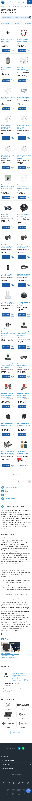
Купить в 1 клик (12, 50)
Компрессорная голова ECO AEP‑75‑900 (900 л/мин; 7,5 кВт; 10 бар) (7, 453)
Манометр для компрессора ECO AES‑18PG (22, 365)
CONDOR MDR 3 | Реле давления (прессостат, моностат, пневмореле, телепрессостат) (10, 655)
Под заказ (25, 465)
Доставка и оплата (7, 760)
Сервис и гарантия (7, 768)
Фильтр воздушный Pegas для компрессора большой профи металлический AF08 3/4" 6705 (23, 218)
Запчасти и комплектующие (13, 6)
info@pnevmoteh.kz (16, 774)
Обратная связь (10, 748)
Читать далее (6, 691)
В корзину (7, 50)
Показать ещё (16, 474)
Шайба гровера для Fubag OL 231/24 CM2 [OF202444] (7, 127)
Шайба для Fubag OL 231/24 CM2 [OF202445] (23, 127)
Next (30, 676)
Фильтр (29, 23)
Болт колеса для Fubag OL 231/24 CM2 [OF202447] (7, 156)
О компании (5, 756)
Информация (5, 764)
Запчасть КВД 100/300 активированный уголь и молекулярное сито (24, 453)
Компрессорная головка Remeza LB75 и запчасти (8, 333)
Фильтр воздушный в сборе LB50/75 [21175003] (23, 303)
